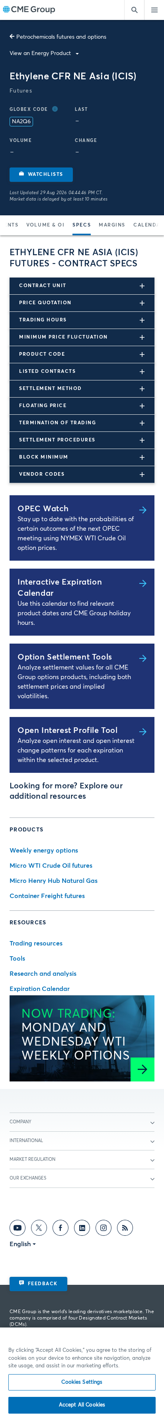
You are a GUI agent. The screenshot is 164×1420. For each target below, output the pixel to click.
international (26, 1140)
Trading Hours (43, 320)
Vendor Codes (41, 474)
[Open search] (134, 10)
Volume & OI (45, 225)
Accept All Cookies (82, 1405)
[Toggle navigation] (154, 10)
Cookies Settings (81, 1382)
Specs (81, 225)
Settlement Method (50, 388)
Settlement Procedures (57, 440)
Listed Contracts (47, 371)
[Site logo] (29, 10)
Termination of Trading (57, 423)
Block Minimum (43, 457)
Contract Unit (42, 286)
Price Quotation (45, 303)
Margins (112, 225)
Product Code (42, 354)
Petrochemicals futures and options (61, 37)
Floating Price (42, 406)
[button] (41, 174)
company (20, 1122)
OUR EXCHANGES (28, 1178)
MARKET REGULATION (32, 1159)
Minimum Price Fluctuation (63, 337)
